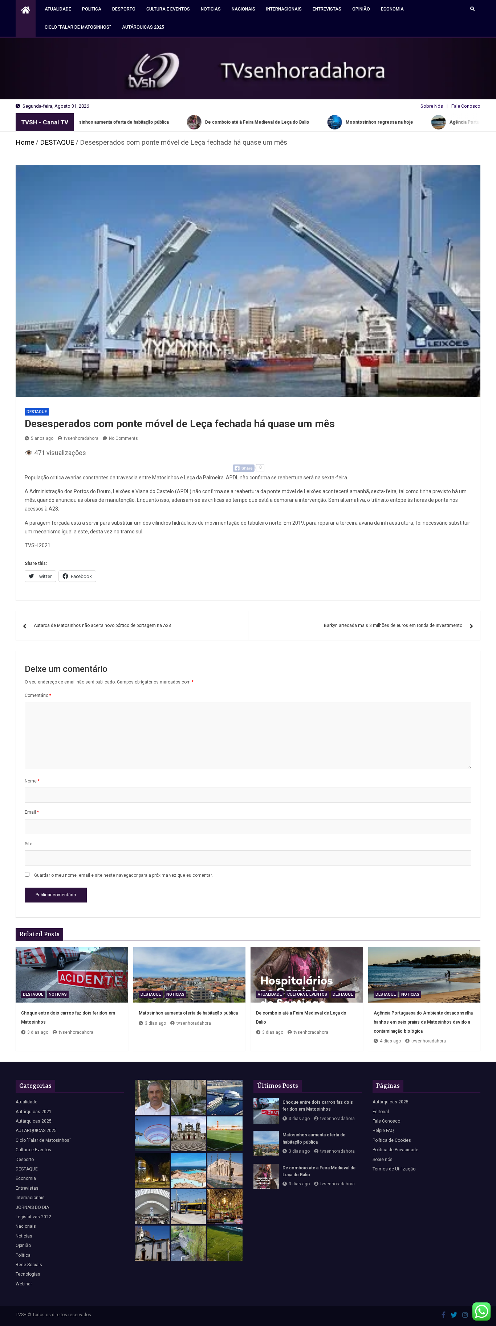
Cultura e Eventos (168, 9)
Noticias (211, 9)
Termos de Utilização (394, 1169)
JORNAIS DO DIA (32, 1207)
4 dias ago (390, 1041)
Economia (392, 9)
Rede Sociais (29, 1264)
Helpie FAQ (383, 1130)
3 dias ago (37, 1032)
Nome (32, 781)
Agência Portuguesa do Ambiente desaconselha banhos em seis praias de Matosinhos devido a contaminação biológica (423, 1022)
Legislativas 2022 (33, 1216)
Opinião (361, 9)
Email (32, 812)
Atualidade (58, 9)
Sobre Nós (431, 106)
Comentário (38, 695)
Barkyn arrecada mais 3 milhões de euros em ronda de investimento (393, 625)
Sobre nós (383, 1159)
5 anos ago (42, 438)
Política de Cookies (392, 1140)
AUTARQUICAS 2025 (36, 1130)
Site (28, 843)
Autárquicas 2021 (34, 1111)
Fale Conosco (465, 106)
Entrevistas (327, 9)
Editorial (381, 1111)
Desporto (123, 9)
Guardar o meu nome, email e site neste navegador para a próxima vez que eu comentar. (123, 875)
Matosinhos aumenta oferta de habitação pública (188, 1013)
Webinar (24, 1283)
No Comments (123, 438)
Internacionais (284, 9)
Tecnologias (28, 1274)
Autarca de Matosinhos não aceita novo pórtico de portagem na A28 (102, 625)
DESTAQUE (37, 411)
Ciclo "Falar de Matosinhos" (43, 1140)
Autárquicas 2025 (143, 27)
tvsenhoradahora (81, 438)
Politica (91, 9)
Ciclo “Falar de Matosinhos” (78, 27)
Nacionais (243, 9)
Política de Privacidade (395, 1149)
